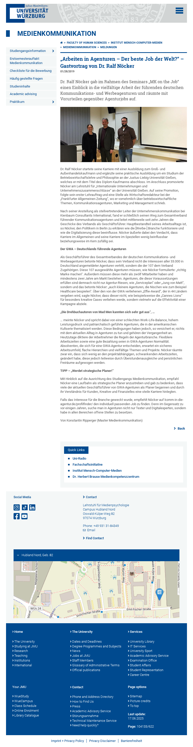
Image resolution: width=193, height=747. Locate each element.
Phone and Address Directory (92, 697)
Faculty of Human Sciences (87, 42)
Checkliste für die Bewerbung (31, 71)
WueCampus (23, 701)
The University (24, 641)
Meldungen (108, 47)
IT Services (138, 646)
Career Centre (139, 675)
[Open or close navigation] (179, 11)
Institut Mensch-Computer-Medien (136, 42)
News (76, 651)
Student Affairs (140, 665)
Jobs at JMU (81, 656)
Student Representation (146, 670)
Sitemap (136, 696)
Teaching (20, 656)
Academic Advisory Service (149, 656)
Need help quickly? (85, 725)
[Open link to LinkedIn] (32, 507)
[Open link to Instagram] (17, 507)
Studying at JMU (26, 646)
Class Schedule (25, 706)
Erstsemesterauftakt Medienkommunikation (26, 61)
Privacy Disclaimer (102, 741)
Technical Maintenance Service (94, 721)
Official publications (86, 670)
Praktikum (17, 102)
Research (21, 651)
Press (76, 706)
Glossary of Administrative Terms (96, 665)
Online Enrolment (26, 710)
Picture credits (140, 701)
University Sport (141, 651)
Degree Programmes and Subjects (96, 646)
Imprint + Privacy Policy (67, 741)
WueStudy (21, 696)
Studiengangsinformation (28, 51)
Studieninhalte (20, 86)
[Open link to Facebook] (17, 516)
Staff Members (82, 660)
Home (18, 632)
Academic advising (23, 94)
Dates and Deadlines (87, 641)
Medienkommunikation (56, 33)
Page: (132, 726)
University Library (142, 641)
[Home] (61, 42)
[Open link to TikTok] (24, 507)
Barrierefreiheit (131, 741)
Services (136, 632)
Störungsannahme (85, 716)
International (23, 665)
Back (181, 428)
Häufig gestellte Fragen (26, 78)
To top (134, 706)
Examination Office (143, 660)
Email (91, 530)
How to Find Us (83, 701)
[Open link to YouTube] (24, 516)
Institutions (22, 660)
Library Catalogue (26, 715)
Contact (91, 497)
